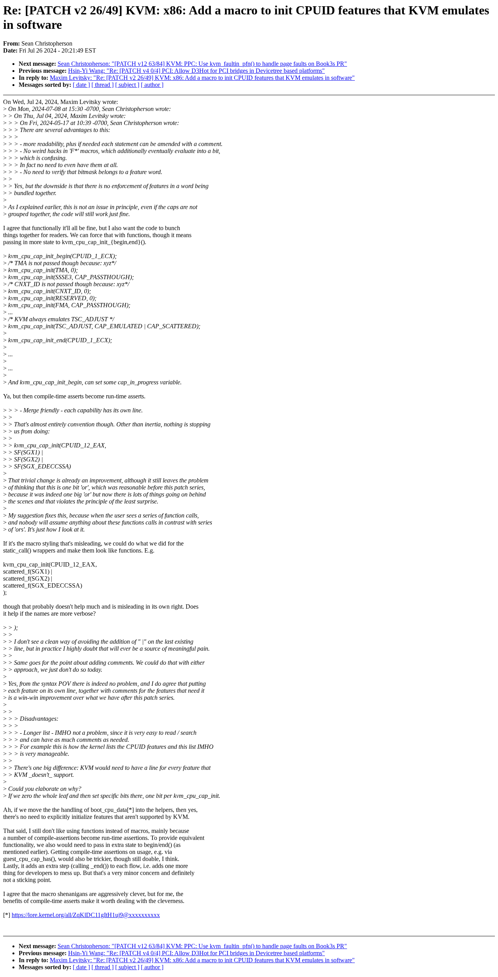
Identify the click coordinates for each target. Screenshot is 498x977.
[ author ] (152, 84)
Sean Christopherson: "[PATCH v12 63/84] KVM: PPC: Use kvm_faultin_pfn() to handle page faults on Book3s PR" (202, 63)
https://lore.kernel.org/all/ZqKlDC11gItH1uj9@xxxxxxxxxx (86, 915)
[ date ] (81, 84)
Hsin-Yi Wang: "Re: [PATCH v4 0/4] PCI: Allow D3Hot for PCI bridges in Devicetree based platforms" (196, 70)
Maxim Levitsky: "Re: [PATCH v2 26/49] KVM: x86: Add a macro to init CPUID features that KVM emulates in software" (202, 77)
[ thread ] (102, 84)
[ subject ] (127, 84)
